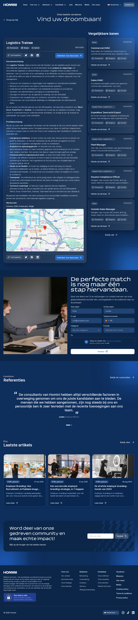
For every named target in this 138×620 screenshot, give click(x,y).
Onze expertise (103, 579)
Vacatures (120, 572)
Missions (78, 5)
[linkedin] (133, 612)
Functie (106, 326)
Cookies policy (122, 589)
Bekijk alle (109, 235)
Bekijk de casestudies (120, 377)
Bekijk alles (125, 442)
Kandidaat (59, 5)
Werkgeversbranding (87, 590)
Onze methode (103, 576)
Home (25, 5)
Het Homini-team (67, 579)
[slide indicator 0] (66, 425)
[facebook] (31, 55)
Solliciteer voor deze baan (67, 56)
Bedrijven (46, 5)
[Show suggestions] (99, 330)
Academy (83, 583)
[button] (106, 320)
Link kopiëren (16, 55)
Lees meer (10, 503)
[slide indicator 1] (70, 425)
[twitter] (26, 55)
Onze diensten (66, 586)
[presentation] (103, 342)
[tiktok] (128, 612)
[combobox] (84, 330)
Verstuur (101, 351)
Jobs (71, 5)
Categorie (74, 326)
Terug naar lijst (12, 20)
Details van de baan (99, 65)
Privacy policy (122, 598)
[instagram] (123, 612)
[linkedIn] (37, 55)
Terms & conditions (124, 593)
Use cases (96, 5)
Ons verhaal (65, 576)
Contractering (84, 579)
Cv (72, 335)
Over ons (33, 5)
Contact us (129, 5)
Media (87, 5)
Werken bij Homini (104, 586)
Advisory (83, 586)
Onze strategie (66, 583)
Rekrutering (84, 576)
